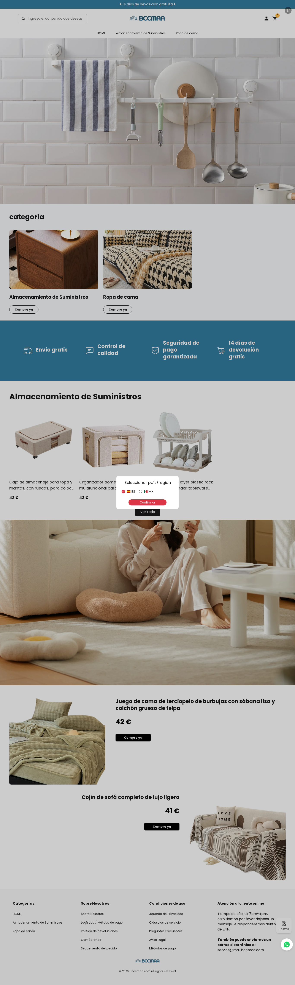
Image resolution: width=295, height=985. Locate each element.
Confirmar (147, 502)
